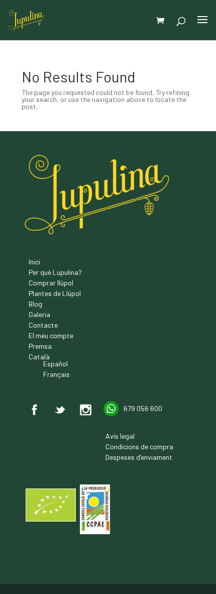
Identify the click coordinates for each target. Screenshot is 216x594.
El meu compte (51, 335)
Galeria (39, 314)
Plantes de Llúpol (55, 293)
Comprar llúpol (51, 282)
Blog (35, 304)
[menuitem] (55, 356)
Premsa (40, 346)
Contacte (43, 325)
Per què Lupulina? (55, 272)
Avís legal (120, 436)
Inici (34, 261)
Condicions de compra (139, 446)
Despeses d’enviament (138, 457)
